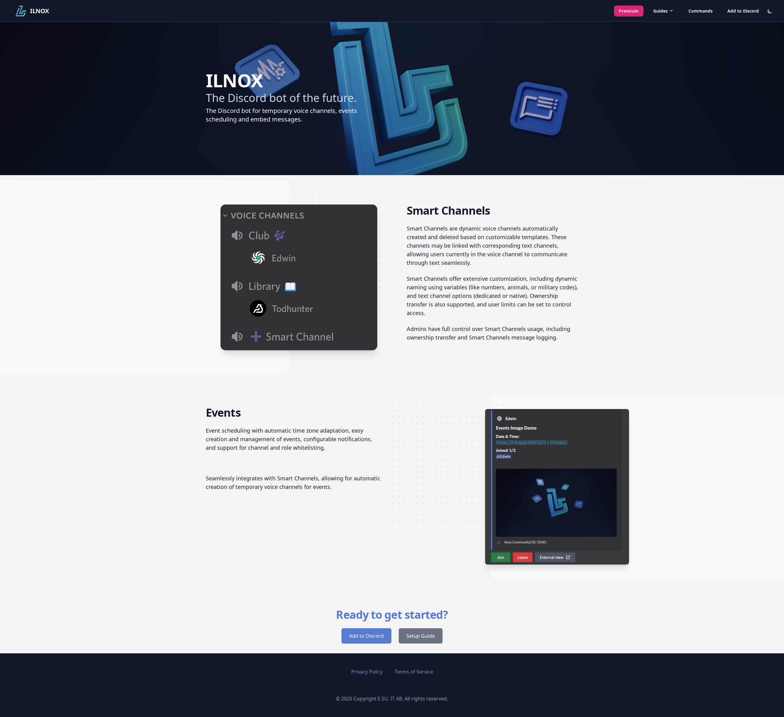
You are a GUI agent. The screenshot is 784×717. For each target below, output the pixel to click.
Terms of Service (414, 671)
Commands (700, 11)
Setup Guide (420, 636)
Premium (629, 11)
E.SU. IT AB (390, 698)
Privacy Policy (367, 671)
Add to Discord (743, 11)
